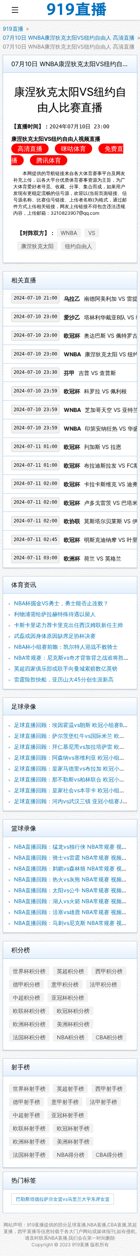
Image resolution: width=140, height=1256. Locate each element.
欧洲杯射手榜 (29, 1141)
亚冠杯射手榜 (67, 1115)
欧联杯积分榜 (29, 1010)
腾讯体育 (48, 160)
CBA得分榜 (109, 1154)
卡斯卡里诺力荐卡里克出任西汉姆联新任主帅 (68, 625)
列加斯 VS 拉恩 (102, 446)
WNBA (69, 232)
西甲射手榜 (108, 1088)
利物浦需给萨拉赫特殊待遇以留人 (55, 614)
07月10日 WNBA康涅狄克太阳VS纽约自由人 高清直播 (69, 37)
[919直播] (77, 10)
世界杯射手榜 (29, 1088)
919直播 (13, 28)
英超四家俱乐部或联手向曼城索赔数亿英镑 (65, 668)
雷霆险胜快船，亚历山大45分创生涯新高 (64, 679)
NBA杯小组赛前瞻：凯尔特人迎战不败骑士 (66, 646)
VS (91, 232)
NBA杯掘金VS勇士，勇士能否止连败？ (61, 603)
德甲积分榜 (26, 984)
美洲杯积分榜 (73, 1024)
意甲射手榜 (65, 1101)
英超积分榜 (70, 971)
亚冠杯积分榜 (67, 997)
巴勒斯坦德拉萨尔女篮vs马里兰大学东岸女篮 (63, 1199)
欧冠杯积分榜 (73, 1010)
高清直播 (30, 148)
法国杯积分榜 (29, 1037)
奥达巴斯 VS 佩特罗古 (111, 335)
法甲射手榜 (103, 1101)
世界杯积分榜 (29, 971)
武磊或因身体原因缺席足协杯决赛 (55, 635)
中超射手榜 (26, 1115)
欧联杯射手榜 (29, 1128)
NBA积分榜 (70, 1037)
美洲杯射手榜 (73, 1141)
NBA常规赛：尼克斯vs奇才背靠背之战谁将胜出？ (74, 657)
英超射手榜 (70, 1088)
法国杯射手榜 (29, 1154)
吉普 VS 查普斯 (97, 373)
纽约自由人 (78, 246)
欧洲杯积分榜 (29, 1024)
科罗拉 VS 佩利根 (105, 391)
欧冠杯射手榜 (73, 1128)
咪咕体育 (73, 148)
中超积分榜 (26, 997)
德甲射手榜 (26, 1101)
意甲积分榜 (65, 984)
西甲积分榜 (108, 971)
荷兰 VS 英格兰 (102, 558)
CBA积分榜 (109, 1037)
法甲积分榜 (103, 984)
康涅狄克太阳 (37, 246)
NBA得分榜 (70, 1154)
